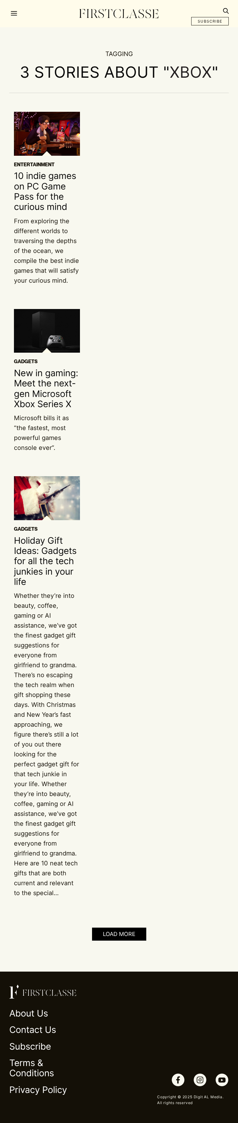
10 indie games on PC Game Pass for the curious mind (45, 191)
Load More (119, 934)
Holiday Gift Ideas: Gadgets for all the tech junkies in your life (45, 561)
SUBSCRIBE (210, 21)
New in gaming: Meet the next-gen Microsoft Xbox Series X (46, 389)
